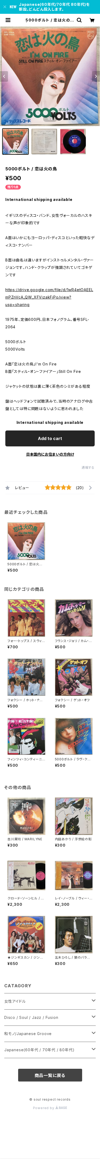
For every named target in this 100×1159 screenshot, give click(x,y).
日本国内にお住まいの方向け (50, 454)
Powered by (44, 1108)
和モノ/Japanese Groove (28, 1033)
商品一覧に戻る (50, 1075)
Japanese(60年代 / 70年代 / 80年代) (39, 1050)
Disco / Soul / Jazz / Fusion (31, 1017)
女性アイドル (15, 1001)
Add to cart (50, 438)
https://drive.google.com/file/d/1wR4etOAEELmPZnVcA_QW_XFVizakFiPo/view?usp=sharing (49, 297)
